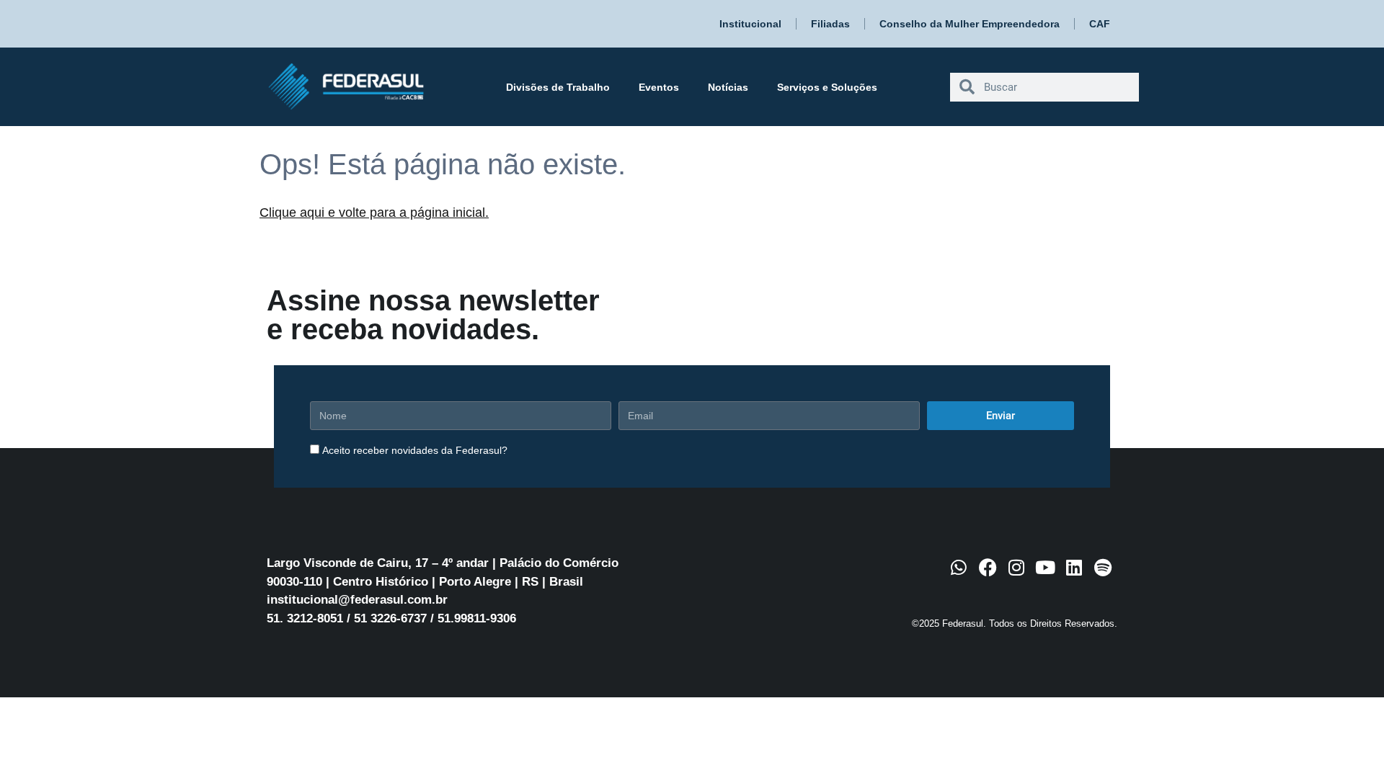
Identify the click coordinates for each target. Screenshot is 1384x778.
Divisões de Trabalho (558, 87)
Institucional (750, 24)
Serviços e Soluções (827, 87)
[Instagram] (1016, 567)
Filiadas (830, 24)
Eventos (659, 87)
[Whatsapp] (958, 567)
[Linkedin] (1074, 567)
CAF (1099, 24)
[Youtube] (1045, 567)
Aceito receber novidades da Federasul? (414, 450)
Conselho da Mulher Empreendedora (969, 24)
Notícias (728, 87)
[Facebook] (987, 567)
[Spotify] (1102, 567)
